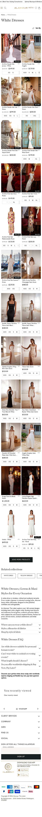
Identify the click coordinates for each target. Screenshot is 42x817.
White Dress (8, 576)
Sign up (20, 757)
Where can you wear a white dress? (16, 625)
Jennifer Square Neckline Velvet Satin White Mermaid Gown (29, 325)
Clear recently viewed (11, 695)
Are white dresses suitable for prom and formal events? (18, 648)
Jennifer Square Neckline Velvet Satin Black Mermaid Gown (9, 325)
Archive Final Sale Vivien (29, 194)
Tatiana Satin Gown (27, 367)
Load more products (21, 559)
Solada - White (6, 540)
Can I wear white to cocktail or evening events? (18, 655)
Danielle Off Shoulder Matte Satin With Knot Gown (9, 455)
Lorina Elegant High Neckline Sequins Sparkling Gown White (30, 498)
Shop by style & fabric (11, 632)
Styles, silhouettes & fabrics (13, 628)
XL (18, 245)
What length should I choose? (14, 661)
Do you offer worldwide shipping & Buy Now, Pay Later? (18, 666)
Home (3, 15)
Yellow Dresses (26, 576)
